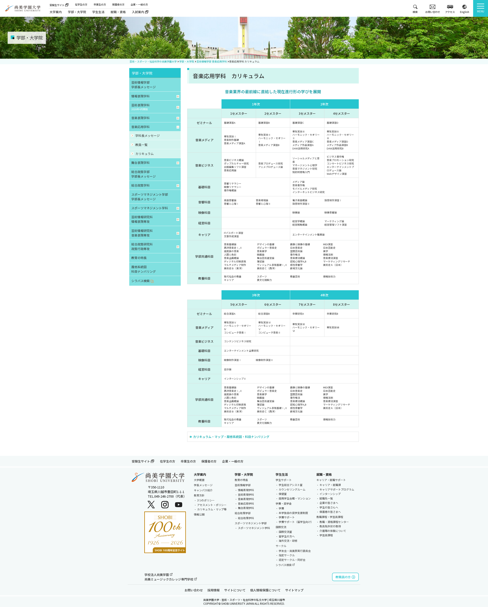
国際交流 (281, 527)
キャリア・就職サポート (331, 480)
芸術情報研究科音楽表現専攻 (142, 232)
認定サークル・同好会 (292, 560)
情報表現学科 (140, 96)
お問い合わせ (194, 590)
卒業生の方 (100, 4)
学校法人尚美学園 (157, 574)
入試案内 (138, 12)
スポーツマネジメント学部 (251, 523)
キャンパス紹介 (203, 490)
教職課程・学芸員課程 (329, 517)
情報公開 (199, 514)
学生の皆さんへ (328, 507)
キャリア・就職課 (330, 485)
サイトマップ (294, 590)
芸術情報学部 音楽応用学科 (212, 61)
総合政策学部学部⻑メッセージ (143, 174)
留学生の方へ (287, 536)
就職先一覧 (326, 498)
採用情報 (213, 590)
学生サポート (284, 480)
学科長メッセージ (147, 135)
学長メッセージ (203, 485)
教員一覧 (141, 144)
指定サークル (287, 555)
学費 (281, 508)
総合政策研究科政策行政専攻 (142, 246)
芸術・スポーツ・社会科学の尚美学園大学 (153, 61)
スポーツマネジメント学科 (149, 208)
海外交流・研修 (288, 541)
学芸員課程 (326, 535)
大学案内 (56, 12)
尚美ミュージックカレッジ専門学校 (169, 579)
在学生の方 (81, 4)
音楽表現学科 (140, 117)
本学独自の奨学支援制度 (293, 513)
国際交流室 (285, 532)
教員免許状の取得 (330, 526)
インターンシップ (330, 494)
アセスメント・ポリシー (211, 505)
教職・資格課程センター (334, 522)
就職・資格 (324, 474)
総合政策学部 (243, 513)
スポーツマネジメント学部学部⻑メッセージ (149, 196)
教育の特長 (139, 257)
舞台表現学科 (140, 162)
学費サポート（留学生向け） (296, 522)
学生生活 (282, 474)
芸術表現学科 (140, 107)
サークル (281, 546)
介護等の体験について (332, 531)
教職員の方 (343, 577)
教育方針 (199, 495)
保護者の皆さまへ (330, 512)
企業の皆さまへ (328, 503)
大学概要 (199, 480)
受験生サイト (57, 5)
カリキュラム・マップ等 (211, 509)
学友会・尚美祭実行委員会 (295, 551)
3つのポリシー (206, 500)
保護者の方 (118, 4)
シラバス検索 (284, 565)
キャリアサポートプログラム (336, 489)
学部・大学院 (186, 61)
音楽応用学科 (140, 126)
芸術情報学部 (243, 485)
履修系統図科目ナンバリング (143, 269)
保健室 (283, 494)
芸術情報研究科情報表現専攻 (142, 219)
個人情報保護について (265, 590)
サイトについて (235, 590)
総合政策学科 (140, 185)
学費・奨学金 (284, 503)
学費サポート (287, 517)
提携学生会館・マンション (295, 498)
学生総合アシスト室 (291, 485)
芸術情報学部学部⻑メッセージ (143, 84)
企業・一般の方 (139, 4)
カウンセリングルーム (292, 489)
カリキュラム (144, 153)
